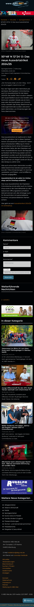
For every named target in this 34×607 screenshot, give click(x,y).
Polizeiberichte (10, 527)
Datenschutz (7, 580)
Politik (7, 510)
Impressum (6, 582)
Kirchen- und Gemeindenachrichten (18, 524)
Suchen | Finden (8, 566)
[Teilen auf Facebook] (15, 79)
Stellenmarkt (7, 571)
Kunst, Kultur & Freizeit (13, 516)
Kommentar (8, 259)
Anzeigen (5, 573)
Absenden (8, 277)
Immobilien (6, 568)
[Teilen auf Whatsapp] (11, 79)
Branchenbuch (7, 564)
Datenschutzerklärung (22, 125)
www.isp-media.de (20, 555)
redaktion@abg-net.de (16, 552)
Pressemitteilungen (12, 521)
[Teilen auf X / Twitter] (7, 79)
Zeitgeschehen (10, 505)
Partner (5, 585)
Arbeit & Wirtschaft (11, 508)
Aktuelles (13, 20)
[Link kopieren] (19, 79)
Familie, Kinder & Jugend (14, 518)
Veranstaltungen (8, 562)
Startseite (4, 20)
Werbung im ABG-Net (10, 587)
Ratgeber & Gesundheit (13, 529)
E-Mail (5, 252)
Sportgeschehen (24, 20)
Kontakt (5, 578)
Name (5, 244)
